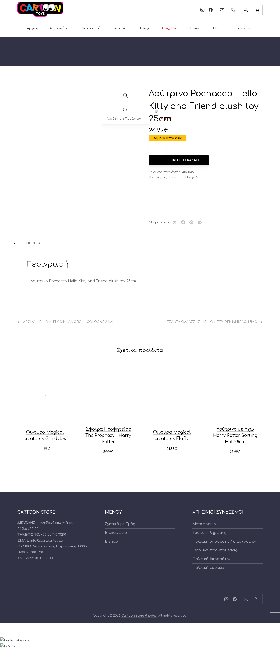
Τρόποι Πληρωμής (209, 533)
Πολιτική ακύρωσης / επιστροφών (224, 541)
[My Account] (246, 10)
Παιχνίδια (170, 28)
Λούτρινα (176, 177)
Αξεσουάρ (58, 28)
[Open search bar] (125, 97)
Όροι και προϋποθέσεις (214, 550)
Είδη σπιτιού (89, 28)
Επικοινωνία (242, 28)
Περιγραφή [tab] (36, 243)
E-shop (111, 541)
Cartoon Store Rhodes (139, 615)
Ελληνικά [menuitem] (11, 646)
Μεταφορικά (204, 524)
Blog (217, 28)
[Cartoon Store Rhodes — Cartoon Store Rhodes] (40, 9)
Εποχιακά (120, 28)
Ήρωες (196, 28)
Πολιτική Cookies (208, 568)
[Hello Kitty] (163, 194)
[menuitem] (163, 118)
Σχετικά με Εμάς (120, 524)
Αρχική (32, 28)
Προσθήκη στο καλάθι (179, 160)
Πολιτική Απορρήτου (211, 559)
